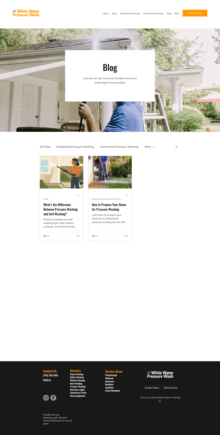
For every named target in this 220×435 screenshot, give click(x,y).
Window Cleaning (77, 380)
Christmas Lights (77, 389)
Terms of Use (170, 387)
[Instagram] (46, 398)
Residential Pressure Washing (75, 146)
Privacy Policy (152, 387)
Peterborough (111, 375)
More (148, 146)
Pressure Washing (78, 386)
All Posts (45, 146)
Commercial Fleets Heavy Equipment (78, 394)
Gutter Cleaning (77, 377)
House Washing (76, 374)
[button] (176, 147)
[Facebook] (53, 398)
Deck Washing (76, 383)
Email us (47, 380)
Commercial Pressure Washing (119, 146)
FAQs (45, 199)
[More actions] (79, 195)
